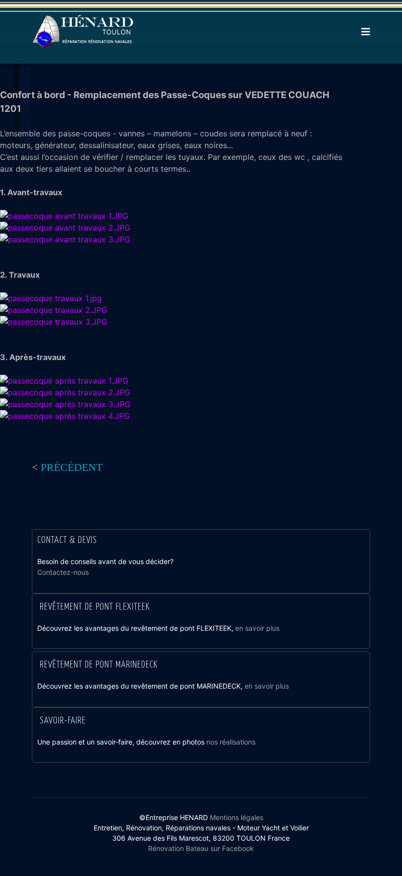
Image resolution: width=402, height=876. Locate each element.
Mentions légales (236, 817)
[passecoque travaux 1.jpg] (53, 298)
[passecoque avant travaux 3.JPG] (65, 239)
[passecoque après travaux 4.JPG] (65, 416)
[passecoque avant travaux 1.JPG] (65, 216)
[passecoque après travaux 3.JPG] (65, 404)
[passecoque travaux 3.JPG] (53, 322)
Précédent (71, 467)
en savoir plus (257, 628)
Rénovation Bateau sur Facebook (201, 848)
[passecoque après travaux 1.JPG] (65, 380)
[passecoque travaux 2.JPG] (53, 310)
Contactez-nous (63, 572)
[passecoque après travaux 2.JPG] (65, 392)
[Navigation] (365, 32)
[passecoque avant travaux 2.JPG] (65, 227)
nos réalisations (230, 742)
